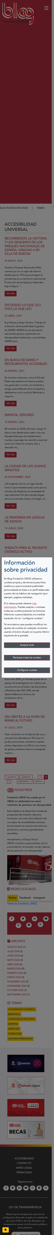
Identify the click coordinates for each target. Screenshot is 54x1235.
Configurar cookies (27, 670)
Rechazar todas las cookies (27, 658)
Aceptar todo (27, 645)
